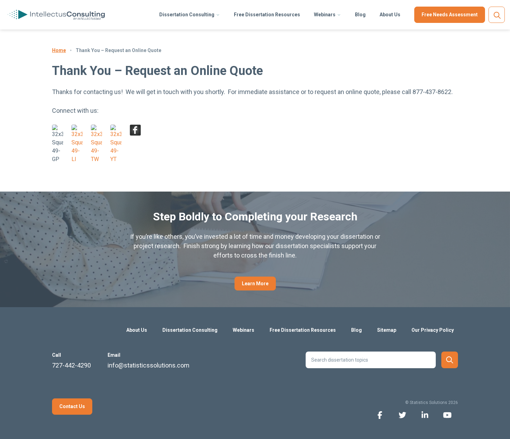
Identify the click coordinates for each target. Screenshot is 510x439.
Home (59, 50)
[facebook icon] (380, 414)
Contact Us (72, 406)
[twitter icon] (402, 414)
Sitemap (386, 330)
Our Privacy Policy (432, 330)
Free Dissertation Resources (267, 14)
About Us (390, 14)
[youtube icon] (447, 414)
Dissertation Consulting (186, 14)
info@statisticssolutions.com (148, 365)
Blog (360, 14)
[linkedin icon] (425, 414)
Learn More (255, 283)
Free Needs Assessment (450, 14)
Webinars (324, 14)
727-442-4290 (71, 365)
